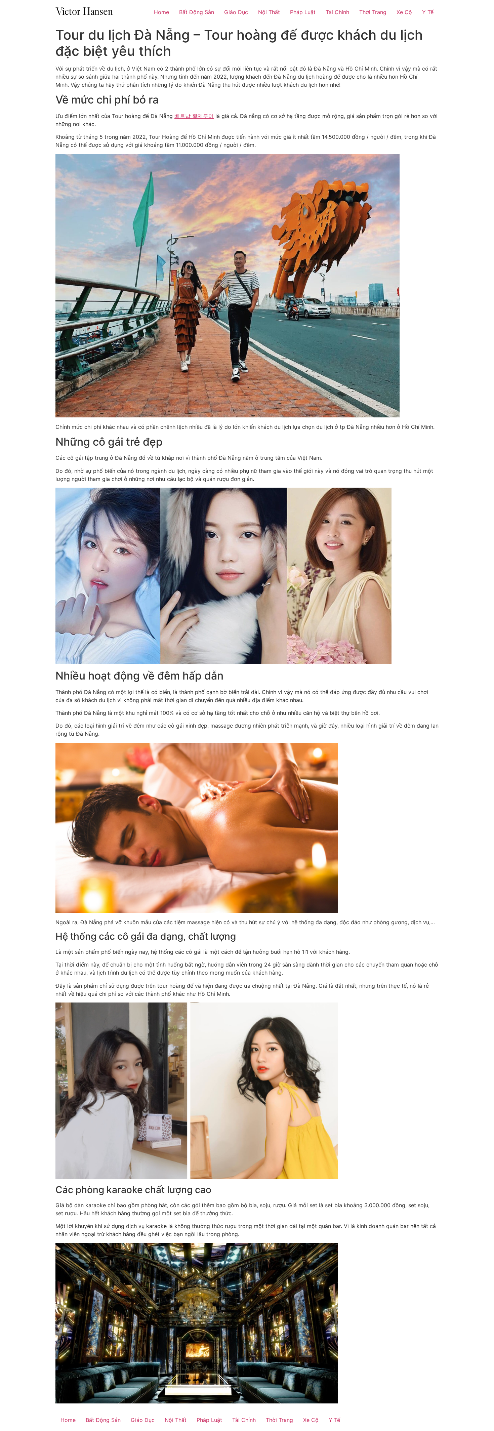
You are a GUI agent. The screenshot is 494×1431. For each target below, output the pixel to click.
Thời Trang (372, 12)
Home (161, 12)
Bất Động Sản (196, 12)
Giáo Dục (236, 12)
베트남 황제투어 (194, 116)
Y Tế (428, 12)
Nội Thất (269, 12)
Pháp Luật (303, 12)
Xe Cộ (404, 12)
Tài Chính (337, 12)
